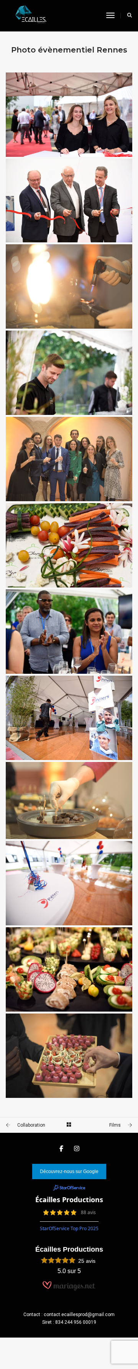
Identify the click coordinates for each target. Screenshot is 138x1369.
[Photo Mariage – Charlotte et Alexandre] (69, 969)
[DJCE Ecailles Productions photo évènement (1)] (69, 286)
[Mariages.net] (69, 1289)
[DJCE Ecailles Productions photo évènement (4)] (69, 800)
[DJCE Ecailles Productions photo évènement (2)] (69, 1056)
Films (115, 1125)
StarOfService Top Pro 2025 (69, 1228)
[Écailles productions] (29, 15)
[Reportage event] (69, 883)
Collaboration (31, 1125)
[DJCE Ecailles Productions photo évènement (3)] (69, 459)
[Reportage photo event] (69, 114)
